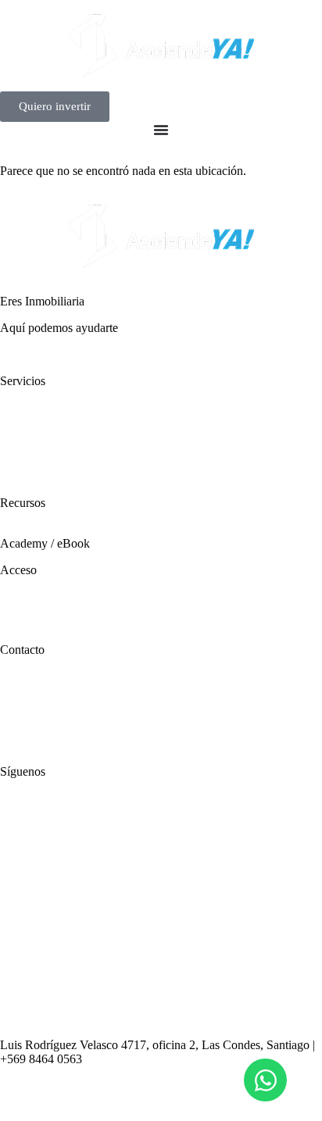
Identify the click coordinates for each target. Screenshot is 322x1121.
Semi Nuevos (33, 435)
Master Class (31, 529)
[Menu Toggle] (161, 129)
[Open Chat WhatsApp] (265, 1080)
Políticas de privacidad (55, 718)
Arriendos (24, 421)
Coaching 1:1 (33, 449)
